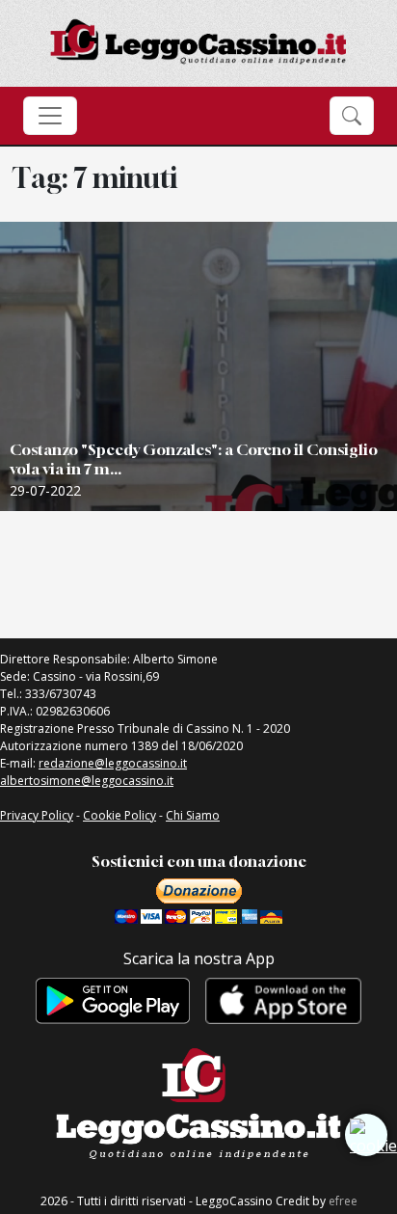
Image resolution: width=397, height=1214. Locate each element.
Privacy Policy (36, 815)
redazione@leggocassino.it (113, 763)
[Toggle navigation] (50, 115)
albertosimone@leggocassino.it (86, 780)
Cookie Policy (119, 815)
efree (343, 1201)
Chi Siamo (193, 815)
